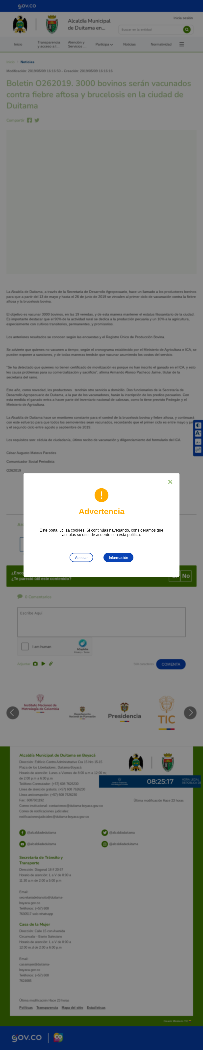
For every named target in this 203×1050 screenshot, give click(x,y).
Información (118, 557)
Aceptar (81, 557)
